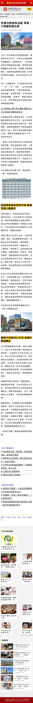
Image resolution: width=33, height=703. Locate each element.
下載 (29, 9)
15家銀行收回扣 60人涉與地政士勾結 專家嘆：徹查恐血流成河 (8, 548)
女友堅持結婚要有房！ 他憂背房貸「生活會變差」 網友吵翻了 (6, 631)
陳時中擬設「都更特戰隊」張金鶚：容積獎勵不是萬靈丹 (27, 581)
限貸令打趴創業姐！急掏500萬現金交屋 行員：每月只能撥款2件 (6, 581)
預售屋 (9, 517)
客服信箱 (8, 699)
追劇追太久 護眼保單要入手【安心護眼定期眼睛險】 (27, 613)
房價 (23, 517)
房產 (13, 14)
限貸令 (14, 517)
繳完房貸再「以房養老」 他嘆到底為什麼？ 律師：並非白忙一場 (8, 566)
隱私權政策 (26, 699)
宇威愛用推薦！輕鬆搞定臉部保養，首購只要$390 (8, 599)
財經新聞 (7, 14)
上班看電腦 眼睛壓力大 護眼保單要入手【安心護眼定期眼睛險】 (27, 563)
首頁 (1, 14)
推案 (19, 517)
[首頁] (16, 3)
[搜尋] (31, 4)
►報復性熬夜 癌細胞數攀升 (11, 475)
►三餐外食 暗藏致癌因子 (11, 471)
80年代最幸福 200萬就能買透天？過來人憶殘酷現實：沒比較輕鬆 (27, 631)
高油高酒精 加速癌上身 (8, 617)
